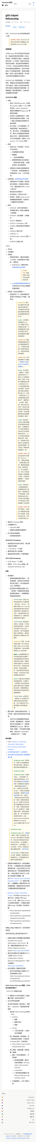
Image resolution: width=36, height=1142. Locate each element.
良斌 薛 (32, 1114)
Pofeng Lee (30, 1108)
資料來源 (25, 849)
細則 (23, 786)
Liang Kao (31, 1097)
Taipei (14, 27)
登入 (33, 4)
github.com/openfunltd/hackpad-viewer (18, 1138)
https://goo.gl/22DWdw (21, 950)
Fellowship (22, 27)
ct (12, 895)
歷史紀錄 (8, 26)
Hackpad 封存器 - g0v (7, 3)
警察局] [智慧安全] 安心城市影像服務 (23, 364)
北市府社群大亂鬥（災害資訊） (18, 752)
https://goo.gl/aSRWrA (15, 966)
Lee (33, 1119)
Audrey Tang (30, 1100)
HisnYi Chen (30, 1103)
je (10, 895)
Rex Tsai (31, 1122)
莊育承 (32, 1111)
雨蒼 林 (32, 1117)
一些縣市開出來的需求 (21, 179)
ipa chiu (32, 1105)
